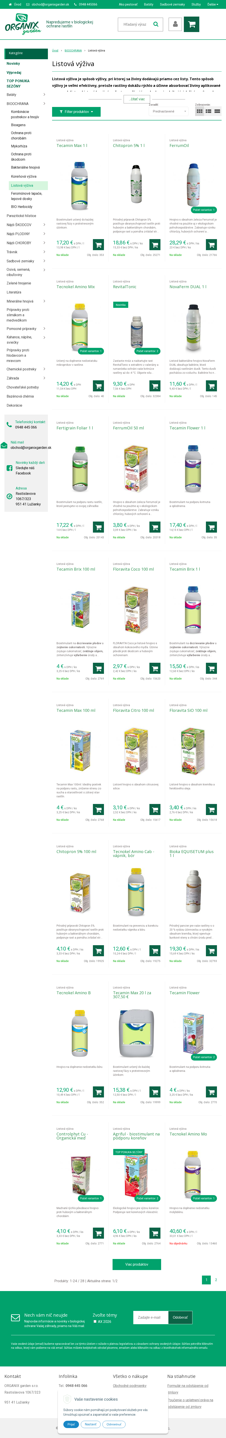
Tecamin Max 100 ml (75, 710)
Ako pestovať (128, 4)
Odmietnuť (114, 1424)
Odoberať (180, 1317)
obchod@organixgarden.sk (50, 4)
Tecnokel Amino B (73, 992)
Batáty (148, 4)
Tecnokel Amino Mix (75, 286)
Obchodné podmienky (130, 1386)
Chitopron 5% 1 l (129, 145)
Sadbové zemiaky (172, 4)
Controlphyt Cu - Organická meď (72, 1136)
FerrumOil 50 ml (128, 427)
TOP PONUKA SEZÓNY (18, 83)
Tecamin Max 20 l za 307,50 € (132, 994)
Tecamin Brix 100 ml (75, 569)
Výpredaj (14, 72)
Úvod (17, 4)
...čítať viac (137, 99)
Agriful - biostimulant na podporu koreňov (136, 1136)
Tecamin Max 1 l (71, 145)
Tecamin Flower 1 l (187, 427)
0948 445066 (88, 4)
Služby (196, 4)
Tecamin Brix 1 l (185, 569)
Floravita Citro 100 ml (133, 710)
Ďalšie (212, 4)
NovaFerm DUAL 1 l (188, 286)
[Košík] (193, 24)
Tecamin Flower (185, 992)
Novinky (13, 63)
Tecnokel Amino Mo (188, 1134)
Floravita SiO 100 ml (188, 710)
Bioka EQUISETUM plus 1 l (192, 853)
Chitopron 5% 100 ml (76, 851)
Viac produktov (136, 1264)
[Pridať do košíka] (98, 244)
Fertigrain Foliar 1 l (74, 427)
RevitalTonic (124, 286)
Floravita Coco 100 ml (133, 569)
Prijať (71, 1424)
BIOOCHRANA (73, 50)
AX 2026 (104, 1322)
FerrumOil (179, 145)
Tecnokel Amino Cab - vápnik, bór (133, 853)
